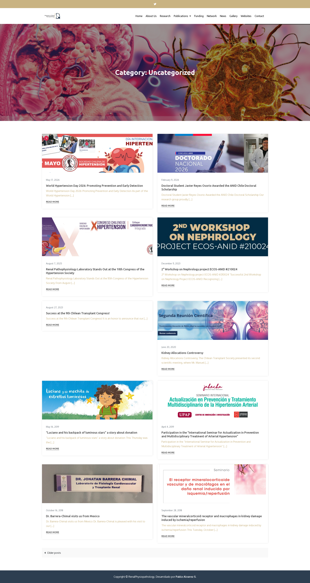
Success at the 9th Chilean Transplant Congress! (78, 313)
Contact (259, 16)
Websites (246, 16)
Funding (199, 16)
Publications (181, 16)
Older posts (54, 552)
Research (165, 16)
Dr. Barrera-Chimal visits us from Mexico (73, 516)
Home (138, 16)
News (223, 16)
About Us (151, 16)
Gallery (233, 16)
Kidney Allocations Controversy (182, 352)
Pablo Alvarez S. (186, 576)
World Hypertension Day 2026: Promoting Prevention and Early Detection (94, 185)
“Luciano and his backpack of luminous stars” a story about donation (91, 432)
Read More (52, 201)
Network (212, 16)
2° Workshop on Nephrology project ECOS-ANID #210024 (199, 269)
